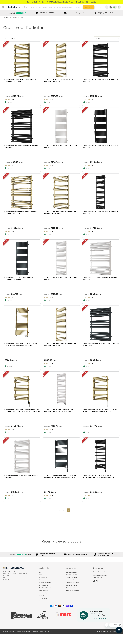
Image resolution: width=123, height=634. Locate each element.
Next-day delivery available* (77, 13)
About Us (41, 595)
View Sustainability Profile (98, 619)
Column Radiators (71, 577)
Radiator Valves (71, 588)
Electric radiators (49, 7)
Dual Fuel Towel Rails (72, 582)
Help (40, 572)
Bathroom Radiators (72, 572)
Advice (77, 7)
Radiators (25, 7)
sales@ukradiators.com (100, 575)
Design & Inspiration (45, 582)
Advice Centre (43, 577)
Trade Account (89, 7)
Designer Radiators (71, 575)
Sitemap (41, 601)
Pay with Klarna (43, 598)
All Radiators (7, 17)
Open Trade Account (45, 588)
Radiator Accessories (72, 590)
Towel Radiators (35, 7)
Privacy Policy (114, 631)
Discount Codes (43, 590)
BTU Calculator (43, 585)
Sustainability (43, 593)
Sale (99, 7)
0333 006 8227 (97, 577)
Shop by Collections (45, 580)
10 (64, 510)
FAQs (40, 575)
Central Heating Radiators (74, 580)
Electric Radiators (71, 585)
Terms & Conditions (102, 631)
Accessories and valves (64, 7)
